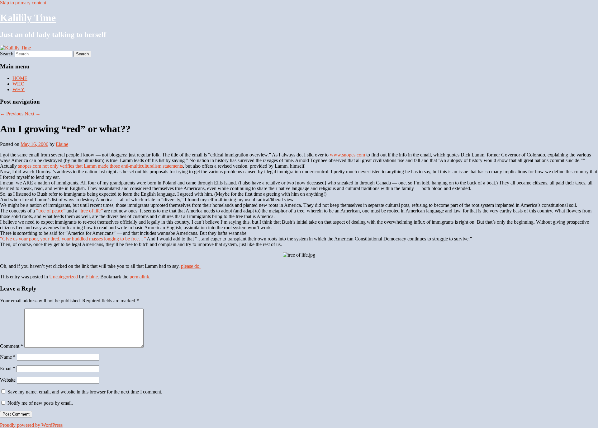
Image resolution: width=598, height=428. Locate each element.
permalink (139, 276)
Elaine (62, 144)
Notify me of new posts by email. (40, 403)
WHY (18, 89)
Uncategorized (63, 276)
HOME (19, 78)
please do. (191, 266)
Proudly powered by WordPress (31, 425)
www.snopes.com (348, 154)
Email (7, 368)
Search (6, 53)
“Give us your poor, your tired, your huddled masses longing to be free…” (73, 238)
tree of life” (92, 210)
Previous (11, 113)
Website (8, 380)
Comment (11, 346)
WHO (18, 83)
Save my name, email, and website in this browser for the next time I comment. (84, 391)
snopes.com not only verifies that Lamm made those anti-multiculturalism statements (100, 166)
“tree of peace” (51, 210)
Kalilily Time (28, 17)
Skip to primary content (23, 2)
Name (8, 357)
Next (32, 113)
